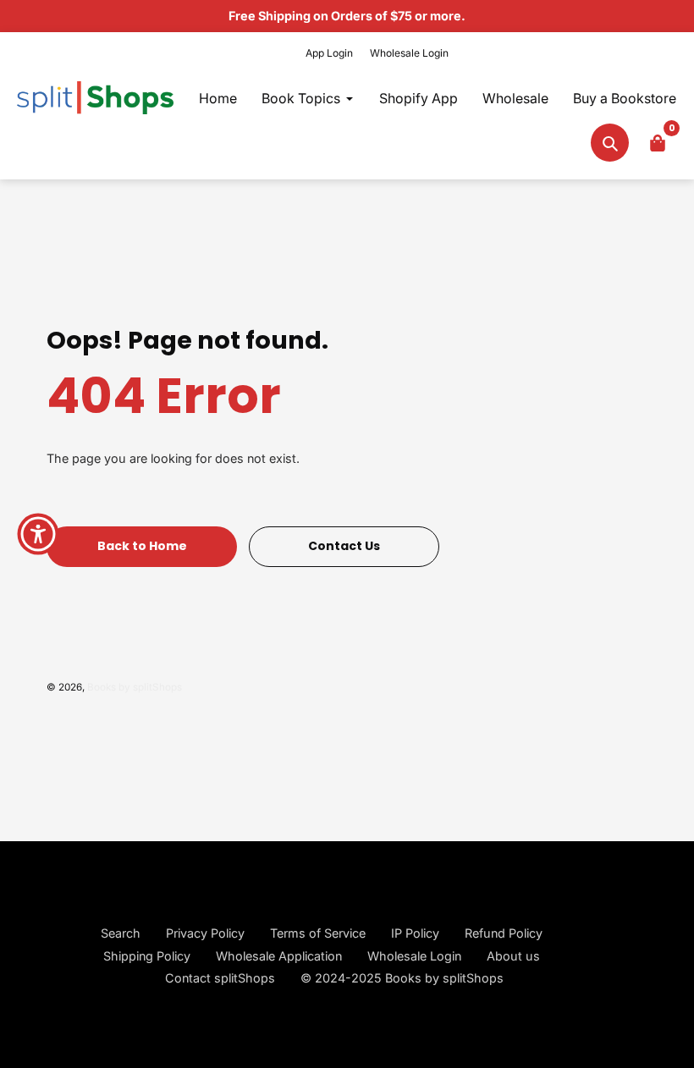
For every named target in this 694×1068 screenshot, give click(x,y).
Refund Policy (504, 933)
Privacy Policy (205, 933)
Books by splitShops (134, 687)
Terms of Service (318, 933)
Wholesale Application (279, 956)
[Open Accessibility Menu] (38, 534)
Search (120, 933)
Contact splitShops (220, 978)
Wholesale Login (409, 53)
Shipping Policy (146, 956)
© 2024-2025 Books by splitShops (402, 978)
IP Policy (415, 933)
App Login (329, 53)
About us (513, 956)
